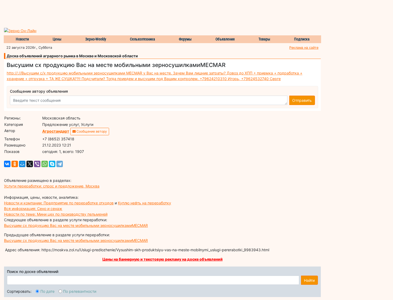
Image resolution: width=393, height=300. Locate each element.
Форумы (185, 39)
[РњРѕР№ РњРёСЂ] (22, 164)
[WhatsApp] (44, 164)
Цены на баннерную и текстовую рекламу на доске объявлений (162, 259)
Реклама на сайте (303, 48)
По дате (47, 291)
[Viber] (37, 164)
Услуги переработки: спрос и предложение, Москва (51, 186)
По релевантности (79, 291)
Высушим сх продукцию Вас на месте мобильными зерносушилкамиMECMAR (76, 225)
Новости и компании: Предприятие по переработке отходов (59, 203)
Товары (264, 39)
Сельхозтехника (142, 39)
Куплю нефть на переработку (144, 203)
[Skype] (52, 164)
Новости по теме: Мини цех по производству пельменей (55, 214)
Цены (57, 39)
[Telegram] (59, 164)
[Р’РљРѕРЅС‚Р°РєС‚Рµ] (7, 164)
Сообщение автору (91, 131)
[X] (29, 164)
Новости (22, 39)
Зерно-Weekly (95, 39)
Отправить (302, 100)
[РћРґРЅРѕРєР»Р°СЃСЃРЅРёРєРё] (14, 164)
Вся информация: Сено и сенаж (33, 208)
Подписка (302, 39)
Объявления (225, 39)
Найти (309, 280)
